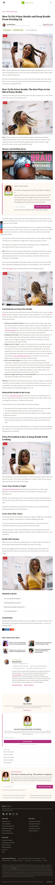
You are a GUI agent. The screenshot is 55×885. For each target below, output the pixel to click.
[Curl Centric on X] (16, 814)
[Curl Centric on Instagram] (6, 814)
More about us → (27, 710)
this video (9, 268)
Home (4, 11)
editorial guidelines (17, 675)
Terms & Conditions (37, 860)
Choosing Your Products (34, 828)
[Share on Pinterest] (10, 629)
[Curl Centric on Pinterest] (3, 814)
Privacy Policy (28, 860)
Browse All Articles (33, 830)
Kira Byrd (23, 795)
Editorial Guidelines (6, 847)
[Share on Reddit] (13, 629)
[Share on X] (3, 629)
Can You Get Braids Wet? (10, 611)
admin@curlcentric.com (17, 860)
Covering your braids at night (10, 489)
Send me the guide (42, 206)
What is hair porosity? (9, 757)
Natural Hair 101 (6, 821)
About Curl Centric (28, 685)
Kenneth (17, 795)
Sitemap (45, 860)
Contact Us (4, 849)
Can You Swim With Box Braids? (12, 598)
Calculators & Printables (35, 821)
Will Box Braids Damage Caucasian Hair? (14, 607)
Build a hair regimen (9, 760)
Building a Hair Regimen (7, 828)
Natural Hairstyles (12, 11)
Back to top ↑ (50, 881)
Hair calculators (7, 762)
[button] (5, 35)
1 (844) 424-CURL (6, 860)
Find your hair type (8, 754)
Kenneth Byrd (11, 24)
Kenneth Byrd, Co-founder (8, 842)
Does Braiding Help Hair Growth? (12, 603)
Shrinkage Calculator (34, 826)
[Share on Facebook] (6, 629)
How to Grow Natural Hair (8, 826)
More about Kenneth (17, 685)
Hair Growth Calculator (34, 823)
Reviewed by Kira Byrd (48, 25)
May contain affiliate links (31, 30)
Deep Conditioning (6, 830)
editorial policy (14, 868)
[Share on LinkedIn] (8, 629)
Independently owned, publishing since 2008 (40, 795)
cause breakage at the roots (22, 356)
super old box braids (15, 396)
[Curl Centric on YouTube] (10, 814)
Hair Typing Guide (6, 823)
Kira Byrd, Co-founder (7, 840)
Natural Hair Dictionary (7, 833)
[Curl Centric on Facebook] (13, 814)
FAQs (3, 852)
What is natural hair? (9, 751)
